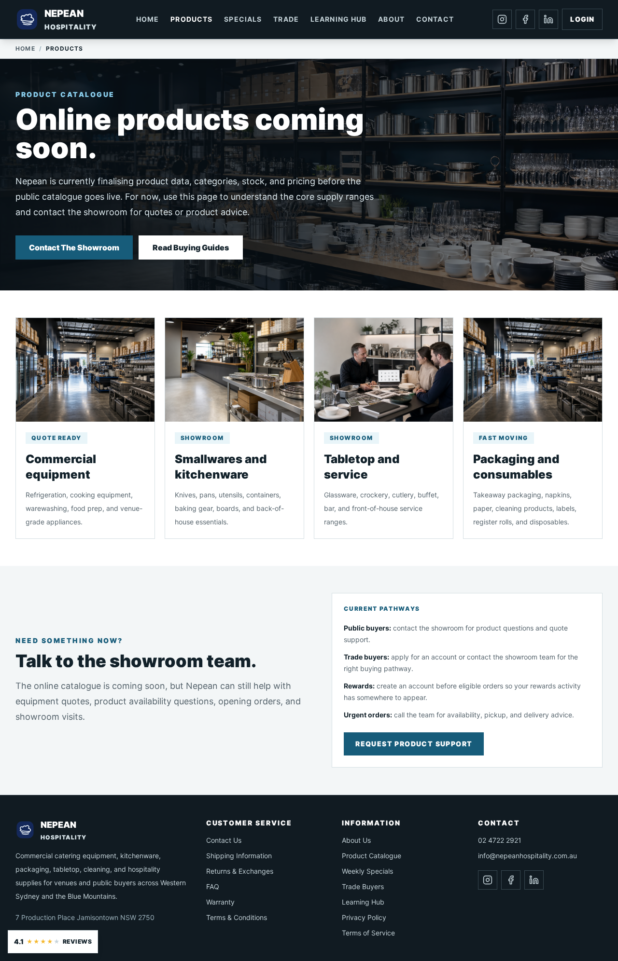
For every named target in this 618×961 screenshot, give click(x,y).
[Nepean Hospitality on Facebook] (525, 19)
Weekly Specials (367, 871)
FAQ (212, 886)
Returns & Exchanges (239, 871)
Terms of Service (368, 933)
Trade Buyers (363, 886)
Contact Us (223, 840)
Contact (435, 19)
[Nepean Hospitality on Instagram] (502, 19)
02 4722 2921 (499, 840)
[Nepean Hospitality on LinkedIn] (548, 19)
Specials (243, 19)
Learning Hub (338, 19)
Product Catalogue (371, 855)
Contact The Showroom (74, 247)
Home (147, 19)
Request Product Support (413, 744)
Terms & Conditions (236, 917)
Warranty (220, 902)
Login (582, 19)
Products (191, 19)
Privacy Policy (364, 917)
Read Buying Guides (191, 247)
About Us (356, 840)
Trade (286, 19)
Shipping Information (239, 855)
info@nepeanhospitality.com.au (527, 855)
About (391, 19)
